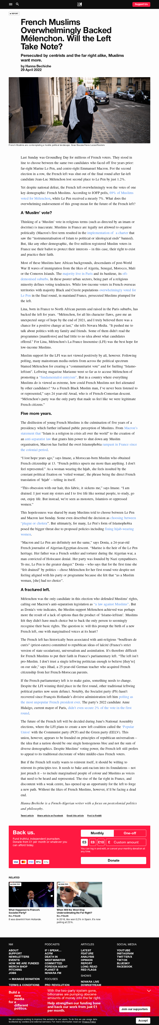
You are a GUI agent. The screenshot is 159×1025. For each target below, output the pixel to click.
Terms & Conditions (24, 985)
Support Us (141, 4)
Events (14, 960)
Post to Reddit (94, 815)
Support (15, 953)
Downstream (91, 985)
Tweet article (27, 815)
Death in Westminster (55, 958)
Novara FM (53, 973)
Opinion (86, 960)
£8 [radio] (93, 842)
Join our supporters (135, 1009)
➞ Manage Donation (24, 979)
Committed (53, 963)
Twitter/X (124, 956)
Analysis (87, 956)
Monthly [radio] (97, 833)
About (14, 950)
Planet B (51, 969)
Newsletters (19, 956)
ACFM (49, 953)
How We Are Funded (24, 963)
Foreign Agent (56, 966)
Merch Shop (18, 966)
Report (86, 963)
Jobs (12, 973)
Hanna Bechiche (38, 66)
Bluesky (123, 963)
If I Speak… (53, 950)
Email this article (75, 815)
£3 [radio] (84, 842)
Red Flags (88, 969)
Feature (87, 953)
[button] (12, 4)
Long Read (89, 966)
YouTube (123, 950)
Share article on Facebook (50, 815)
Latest (86, 950)
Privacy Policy (89, 1022)
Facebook (124, 966)
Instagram (125, 953)
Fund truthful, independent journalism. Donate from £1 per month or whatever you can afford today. (40, 842)
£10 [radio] (101, 842)
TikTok (122, 960)
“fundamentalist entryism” (58, 377)
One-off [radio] (130, 833)
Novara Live (90, 981)
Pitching (15, 969)
